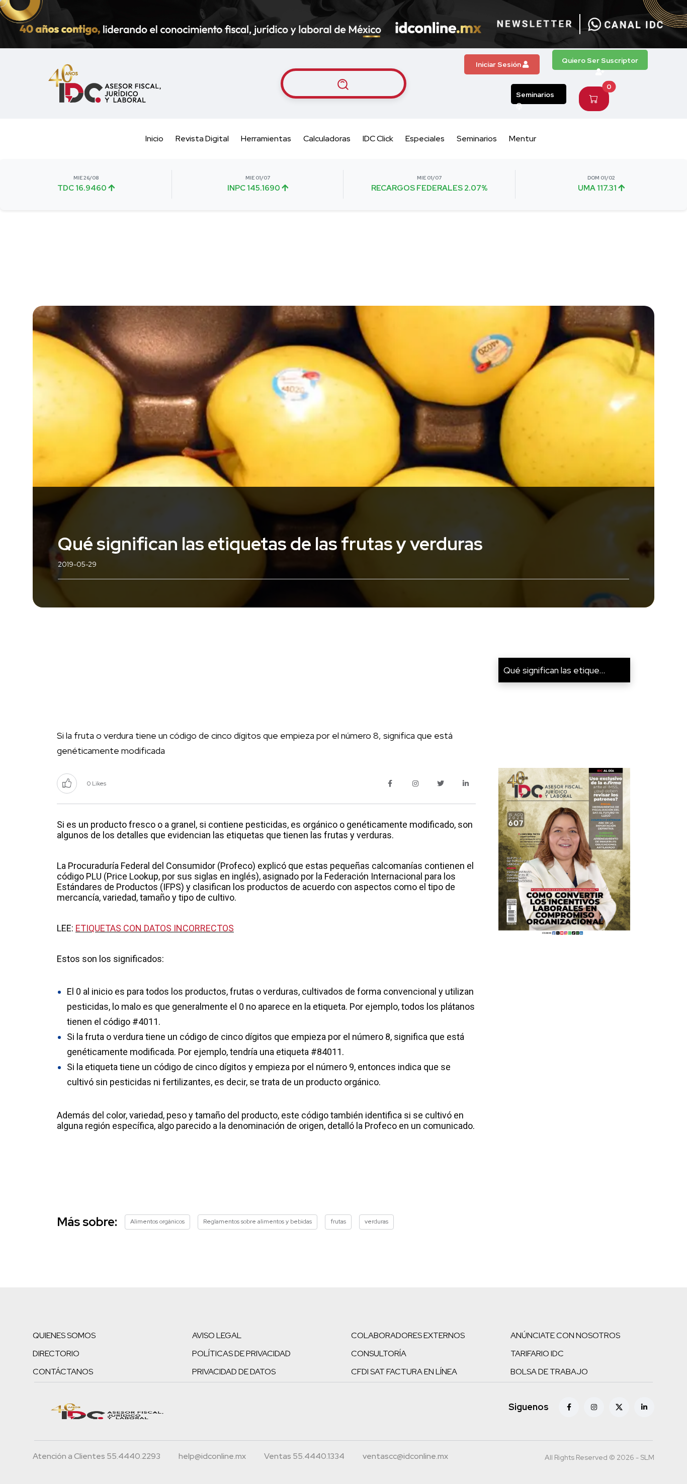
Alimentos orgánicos (157, 1221)
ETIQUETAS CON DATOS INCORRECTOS (154, 928)
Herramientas (266, 138)
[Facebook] (569, 1407)
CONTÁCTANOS (63, 1371)
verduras (376, 1221)
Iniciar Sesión (499, 64)
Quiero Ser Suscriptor (600, 60)
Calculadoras (327, 138)
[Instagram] (594, 1407)
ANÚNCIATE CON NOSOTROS (565, 1335)
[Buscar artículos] (343, 83)
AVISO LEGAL (216, 1335)
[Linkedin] (644, 1407)
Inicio (154, 138)
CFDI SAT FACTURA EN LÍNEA (404, 1371)
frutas (338, 1221)
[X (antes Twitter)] (619, 1407)
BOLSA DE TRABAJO (549, 1371)
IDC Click (378, 138)
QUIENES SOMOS (64, 1335)
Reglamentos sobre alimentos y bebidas (257, 1221)
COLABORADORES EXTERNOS (408, 1335)
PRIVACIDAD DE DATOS (234, 1371)
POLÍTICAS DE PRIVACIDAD (241, 1353)
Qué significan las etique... (554, 670)
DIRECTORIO (56, 1353)
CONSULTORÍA (378, 1353)
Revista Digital (202, 138)
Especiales (425, 138)
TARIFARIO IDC (537, 1353)
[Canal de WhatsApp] (625, 24)
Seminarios (535, 94)
